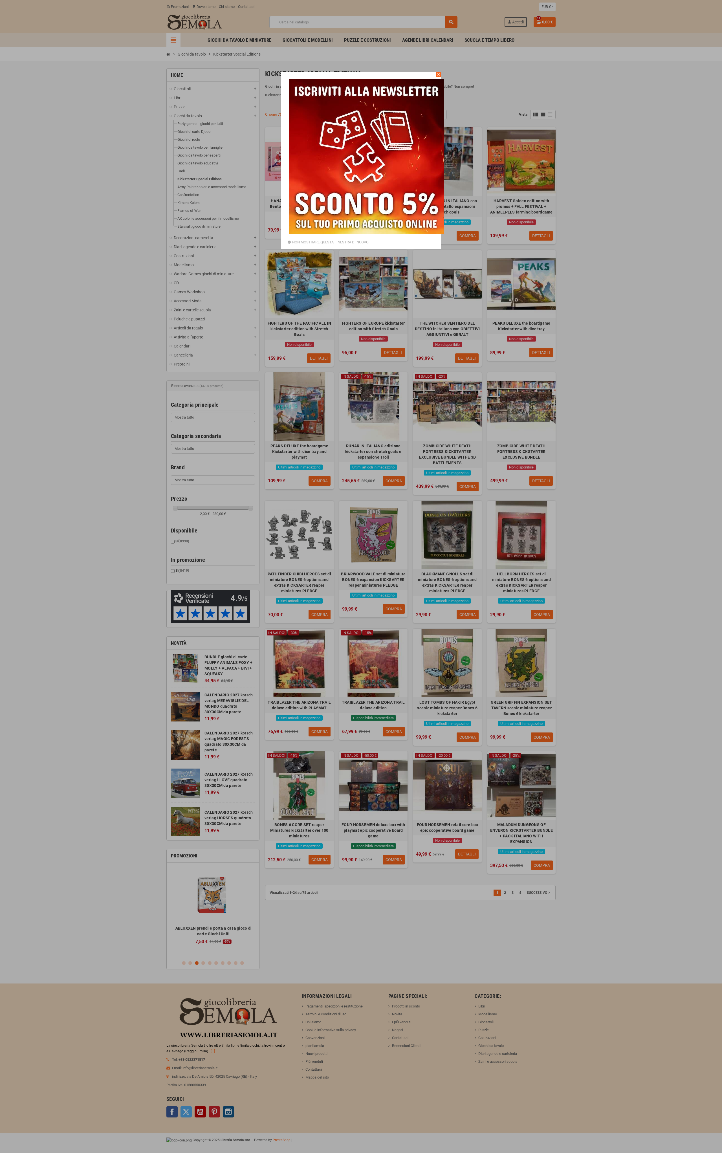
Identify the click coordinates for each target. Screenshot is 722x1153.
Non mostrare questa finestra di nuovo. (330, 242)
